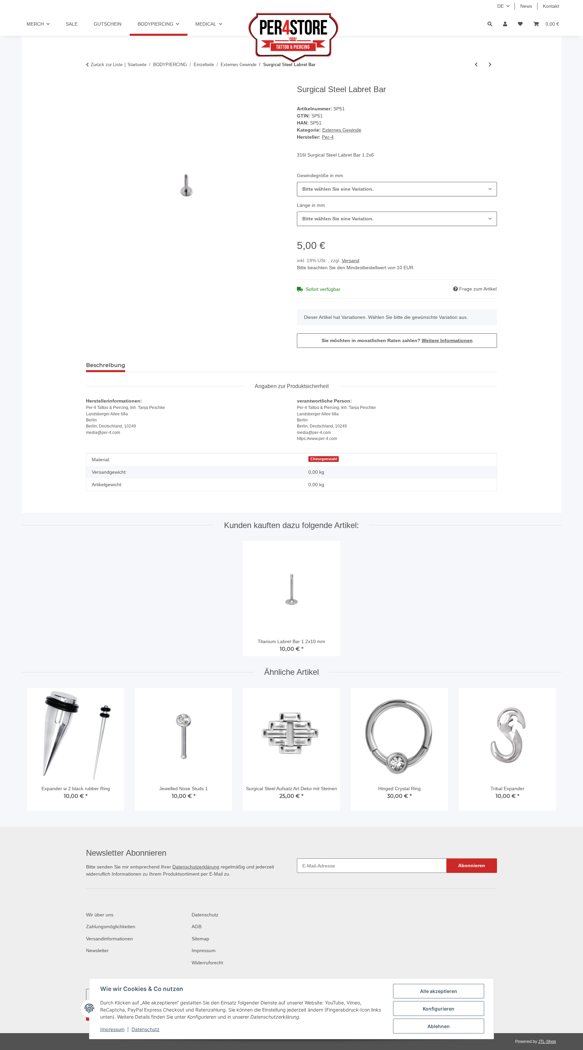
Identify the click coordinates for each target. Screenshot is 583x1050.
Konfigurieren (438, 1009)
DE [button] (500, 6)
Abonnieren (471, 865)
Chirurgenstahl (323, 459)
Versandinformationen (109, 938)
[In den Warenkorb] (91, 81)
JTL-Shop (547, 1041)
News (526, 6)
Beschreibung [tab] (105, 365)
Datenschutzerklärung (195, 866)
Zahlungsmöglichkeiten (110, 926)
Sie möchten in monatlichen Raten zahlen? (397, 340)
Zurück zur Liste (106, 64)
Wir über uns (99, 914)
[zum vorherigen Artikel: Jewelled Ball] (476, 64)
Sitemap (200, 938)
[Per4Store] (291, 37)
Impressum (112, 1029)
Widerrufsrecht (207, 962)
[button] (505, 24)
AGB (196, 926)
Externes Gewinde (341, 130)
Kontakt (551, 6)
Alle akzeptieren (438, 991)
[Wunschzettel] (520, 24)
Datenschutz (146, 1029)
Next (545, 752)
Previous (38, 752)
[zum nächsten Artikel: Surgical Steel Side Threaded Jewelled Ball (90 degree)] (490, 64)
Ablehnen (438, 1026)
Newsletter (97, 950)
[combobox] (397, 189)
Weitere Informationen (447, 340)
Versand (350, 260)
